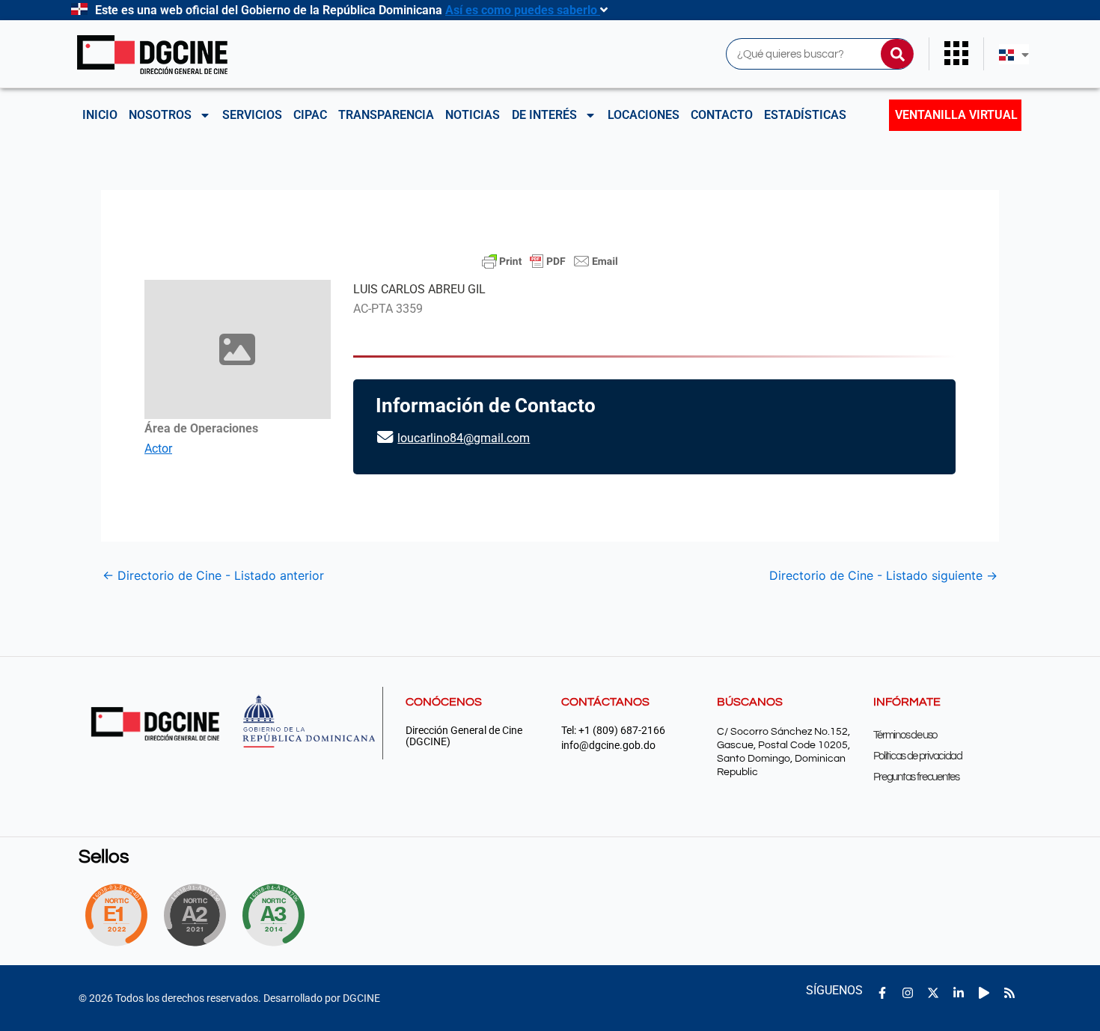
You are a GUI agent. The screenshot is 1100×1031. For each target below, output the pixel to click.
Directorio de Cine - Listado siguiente (883, 575)
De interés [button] (544, 115)
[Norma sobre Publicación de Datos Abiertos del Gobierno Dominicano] (277, 915)
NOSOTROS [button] (160, 115)
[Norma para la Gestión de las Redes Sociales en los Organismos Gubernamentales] (116, 915)
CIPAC (310, 115)
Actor (158, 448)
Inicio (99, 115)
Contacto (722, 115)
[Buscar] (897, 54)
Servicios (252, 115)
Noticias (472, 115)
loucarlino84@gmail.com (463, 438)
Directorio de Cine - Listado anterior (213, 575)
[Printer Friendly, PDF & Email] (550, 261)
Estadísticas (805, 115)
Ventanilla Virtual (956, 115)
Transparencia (386, 115)
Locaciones (643, 115)
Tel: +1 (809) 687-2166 (613, 730)
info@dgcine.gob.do (608, 745)
